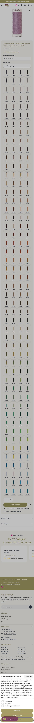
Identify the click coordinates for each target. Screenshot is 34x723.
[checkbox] (6, 701)
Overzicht (29, 676)
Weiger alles (17, 710)
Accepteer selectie (17, 715)
